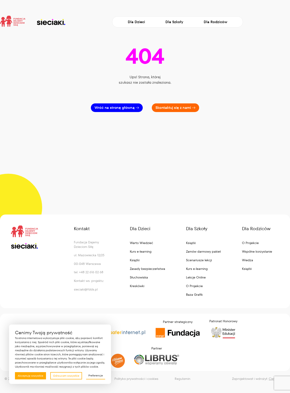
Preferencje (95, 375)
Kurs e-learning (141, 251)
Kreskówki (137, 286)
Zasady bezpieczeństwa (147, 268)
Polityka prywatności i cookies (136, 378)
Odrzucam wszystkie (66, 376)
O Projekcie (194, 286)
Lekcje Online (196, 277)
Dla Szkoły (174, 21)
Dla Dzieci (136, 21)
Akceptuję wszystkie (30, 376)
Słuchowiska (139, 277)
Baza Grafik (194, 294)
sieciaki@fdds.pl (86, 289)
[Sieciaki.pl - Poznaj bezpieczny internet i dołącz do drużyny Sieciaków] (51, 22)
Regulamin (182, 378)
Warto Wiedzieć (141, 243)
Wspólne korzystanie (257, 251)
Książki (135, 260)
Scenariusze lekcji (199, 260)
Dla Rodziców (215, 21)
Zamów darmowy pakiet (203, 251)
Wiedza (247, 260)
